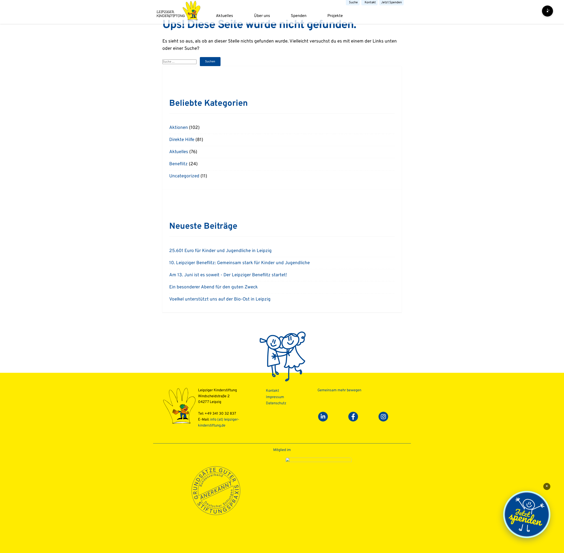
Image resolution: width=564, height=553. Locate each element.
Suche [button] (353, 2)
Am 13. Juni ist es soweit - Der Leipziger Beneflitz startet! (228, 275)
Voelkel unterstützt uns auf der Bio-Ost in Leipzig (220, 299)
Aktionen (178, 128)
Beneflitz (178, 164)
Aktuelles (224, 16)
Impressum (275, 397)
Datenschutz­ (276, 403)
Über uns (262, 16)
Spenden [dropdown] (298, 16)
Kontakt (370, 2)
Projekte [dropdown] (335, 16)
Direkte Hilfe (181, 140)
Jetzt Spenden (391, 2)
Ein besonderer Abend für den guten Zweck (213, 287)
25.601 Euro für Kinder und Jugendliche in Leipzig (220, 251)
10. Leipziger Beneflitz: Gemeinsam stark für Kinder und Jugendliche (239, 263)
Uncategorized (184, 176)
